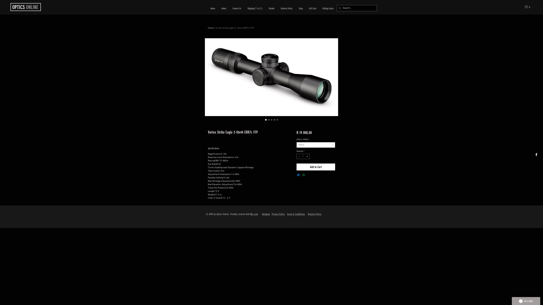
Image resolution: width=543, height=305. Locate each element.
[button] (528, 6)
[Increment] (307, 156)
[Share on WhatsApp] (303, 175)
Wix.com (254, 214)
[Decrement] (298, 156)
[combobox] (316, 145)
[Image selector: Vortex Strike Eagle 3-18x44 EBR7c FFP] (265, 119)
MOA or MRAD (303, 139)
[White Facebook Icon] (536, 154)
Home (211, 28)
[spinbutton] (303, 156)
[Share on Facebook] (298, 175)
